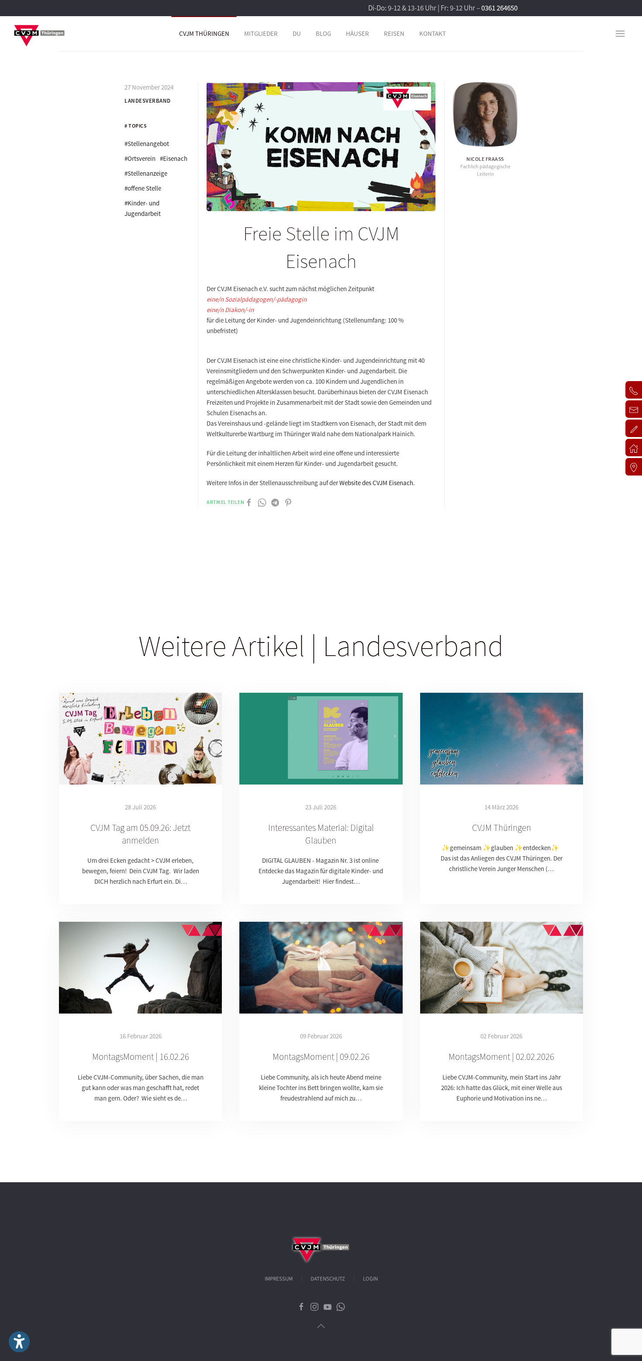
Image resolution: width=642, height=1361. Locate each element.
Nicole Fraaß (485, 159)
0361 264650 (499, 8)
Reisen (394, 33)
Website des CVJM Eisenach (376, 483)
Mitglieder (261, 33)
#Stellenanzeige (145, 173)
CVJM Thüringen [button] (204, 33)
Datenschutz (328, 1279)
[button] (620, 33)
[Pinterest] (288, 502)
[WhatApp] (262, 502)
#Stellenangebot (146, 143)
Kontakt (432, 33)
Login (370, 1279)
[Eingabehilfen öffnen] (19, 1341)
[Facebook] (249, 502)
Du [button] (297, 33)
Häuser (357, 33)
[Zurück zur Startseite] (39, 33)
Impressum (279, 1279)
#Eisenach (173, 158)
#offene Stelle (142, 188)
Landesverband (147, 100)
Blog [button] (323, 33)
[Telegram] (275, 502)
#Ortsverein (139, 158)
